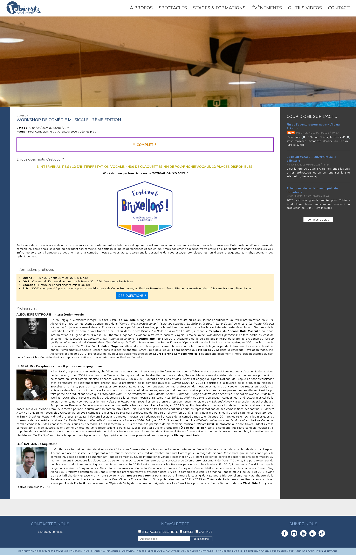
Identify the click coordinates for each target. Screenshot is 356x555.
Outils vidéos (305, 7)
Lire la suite (295, 144)
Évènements (267, 7)
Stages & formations (219, 7)
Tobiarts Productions (23, 8)
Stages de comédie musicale (74, 551)
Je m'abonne (201, 538)
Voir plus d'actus (318, 219)
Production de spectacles (35, 551)
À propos (141, 7)
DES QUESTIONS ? (132, 295)
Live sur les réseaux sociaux (250, 551)
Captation (129, 551)
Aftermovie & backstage (164, 551)
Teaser (141, 551)
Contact (339, 7)
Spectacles (173, 7)
